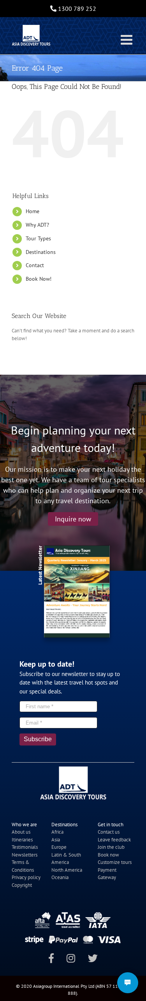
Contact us (109, 832)
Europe (59, 847)
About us (21, 832)
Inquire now (73, 518)
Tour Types (38, 238)
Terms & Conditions (23, 866)
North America (66, 870)
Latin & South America (66, 859)
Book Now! (38, 278)
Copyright (22, 885)
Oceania (60, 877)
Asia (55, 839)
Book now (108, 855)
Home (32, 211)
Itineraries (22, 839)
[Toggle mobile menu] (127, 39)
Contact (35, 265)
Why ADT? (37, 224)
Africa (57, 832)
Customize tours (115, 862)
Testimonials (25, 847)
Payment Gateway (107, 874)
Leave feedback (114, 839)
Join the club (111, 847)
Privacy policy (26, 877)
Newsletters (24, 855)
